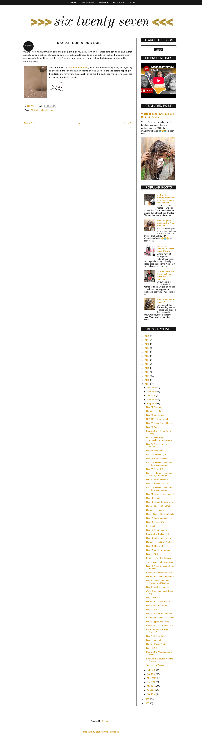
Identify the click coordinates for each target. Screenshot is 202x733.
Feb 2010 (151, 690)
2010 (147, 384)
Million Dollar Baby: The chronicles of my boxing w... (160, 438)
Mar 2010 (151, 686)
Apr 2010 (151, 682)
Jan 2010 (151, 694)
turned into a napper (78, 67)
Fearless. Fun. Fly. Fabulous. (159, 558)
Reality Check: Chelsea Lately (160, 514)
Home (79, 123)
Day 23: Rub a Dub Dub (157, 458)
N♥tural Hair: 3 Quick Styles (159, 542)
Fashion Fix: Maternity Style (159, 573)
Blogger (105, 721)
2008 (147, 703)
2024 (147, 336)
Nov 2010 (151, 391)
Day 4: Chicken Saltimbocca (159, 613)
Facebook (119, 2)
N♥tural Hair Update (155, 510)
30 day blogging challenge (42, 110)
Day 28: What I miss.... (157, 415)
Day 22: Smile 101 (154, 469)
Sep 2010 (151, 399)
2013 (147, 372)
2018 (147, 352)
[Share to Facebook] (54, 106)
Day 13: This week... (155, 546)
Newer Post (29, 123)
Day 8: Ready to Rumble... (158, 587)
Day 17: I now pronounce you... (160, 518)
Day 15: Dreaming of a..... (158, 530)
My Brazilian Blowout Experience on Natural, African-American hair (166, 199)
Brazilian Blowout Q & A (157, 454)
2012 (147, 376)
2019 (147, 348)
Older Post (129, 123)
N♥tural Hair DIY (153, 411)
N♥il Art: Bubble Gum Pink (158, 506)
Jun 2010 (151, 674)
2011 (147, 380)
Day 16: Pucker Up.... (156, 522)
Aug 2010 (151, 403)
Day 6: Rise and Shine (156, 605)
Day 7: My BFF (153, 598)
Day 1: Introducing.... (156, 640)
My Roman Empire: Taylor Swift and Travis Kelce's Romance (165, 275)
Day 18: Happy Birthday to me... (161, 502)
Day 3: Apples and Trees (157, 622)
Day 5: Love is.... (154, 610)
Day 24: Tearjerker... (155, 450)
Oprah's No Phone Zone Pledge (160, 617)
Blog (132, 2)
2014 (147, 368)
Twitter (103, 2)
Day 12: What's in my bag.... (159, 550)
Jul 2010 (151, 670)
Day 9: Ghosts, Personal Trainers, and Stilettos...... (159, 581)
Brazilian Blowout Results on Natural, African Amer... (159, 463)
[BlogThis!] (48, 106)
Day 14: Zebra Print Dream (158, 538)
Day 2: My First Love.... (157, 636)
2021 (147, 344)
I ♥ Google (151, 526)
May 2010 (152, 678)
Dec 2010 (151, 387)
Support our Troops (155, 665)
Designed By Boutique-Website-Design (101, 732)
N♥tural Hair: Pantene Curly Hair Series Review (165, 248)
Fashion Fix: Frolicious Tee (158, 534)
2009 (147, 699)
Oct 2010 (151, 395)
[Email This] (45, 106)
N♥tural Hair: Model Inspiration (160, 576)
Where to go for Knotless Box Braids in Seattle (166, 223)
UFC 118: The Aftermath (157, 419)
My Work (72, 2)
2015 (147, 364)
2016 (147, 360)
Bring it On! (151, 648)
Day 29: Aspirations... (156, 407)
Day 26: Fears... (153, 427)
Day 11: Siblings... (154, 554)
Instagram (88, 2)
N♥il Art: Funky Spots (156, 644)
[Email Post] (40, 106)
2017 (147, 356)
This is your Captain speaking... (160, 562)
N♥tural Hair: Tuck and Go (158, 601)
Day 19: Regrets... (154, 498)
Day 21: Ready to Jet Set (157, 483)
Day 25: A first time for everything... (156, 445)
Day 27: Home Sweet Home (159, 423)
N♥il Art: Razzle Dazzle (157, 479)
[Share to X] (51, 106)
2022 (147, 340)
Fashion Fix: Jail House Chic (159, 626)
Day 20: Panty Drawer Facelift (160, 494)
